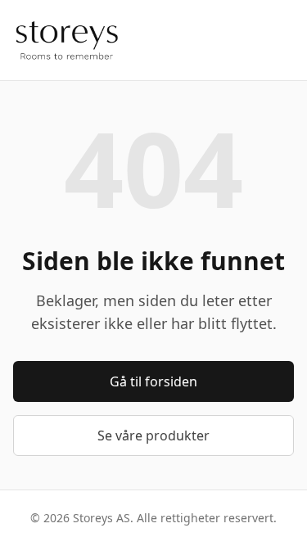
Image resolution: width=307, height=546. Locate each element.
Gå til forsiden (153, 381)
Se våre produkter (153, 435)
